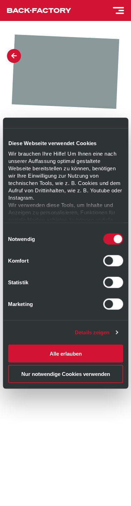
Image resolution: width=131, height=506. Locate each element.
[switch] (113, 260)
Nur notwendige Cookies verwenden (65, 374)
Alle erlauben (66, 353)
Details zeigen (92, 332)
